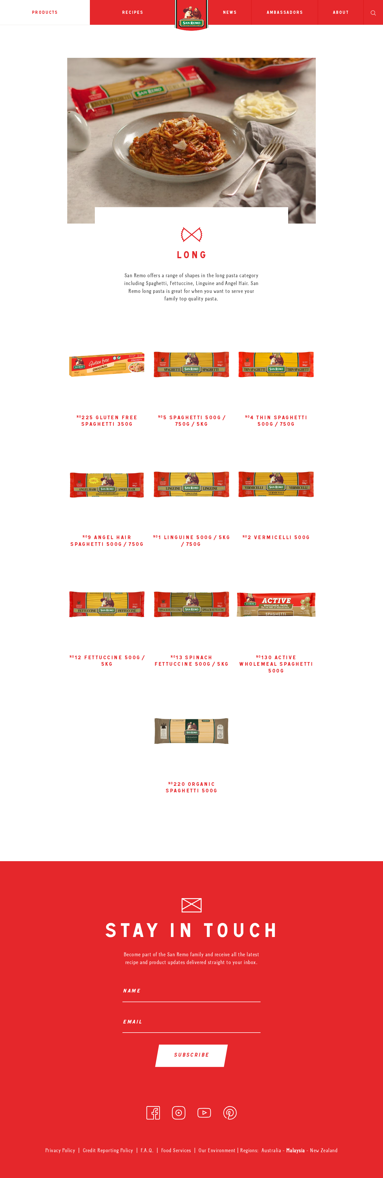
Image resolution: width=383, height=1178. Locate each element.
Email (133, 1022)
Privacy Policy (60, 1150)
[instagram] (178, 1111)
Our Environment (217, 1150)
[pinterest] (230, 1111)
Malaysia (296, 1150)
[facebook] (153, 1111)
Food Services (176, 1150)
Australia (272, 1150)
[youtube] (204, 1111)
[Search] (373, 12)
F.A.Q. (147, 1150)
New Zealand (324, 1150)
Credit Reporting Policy (108, 1150)
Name (132, 991)
